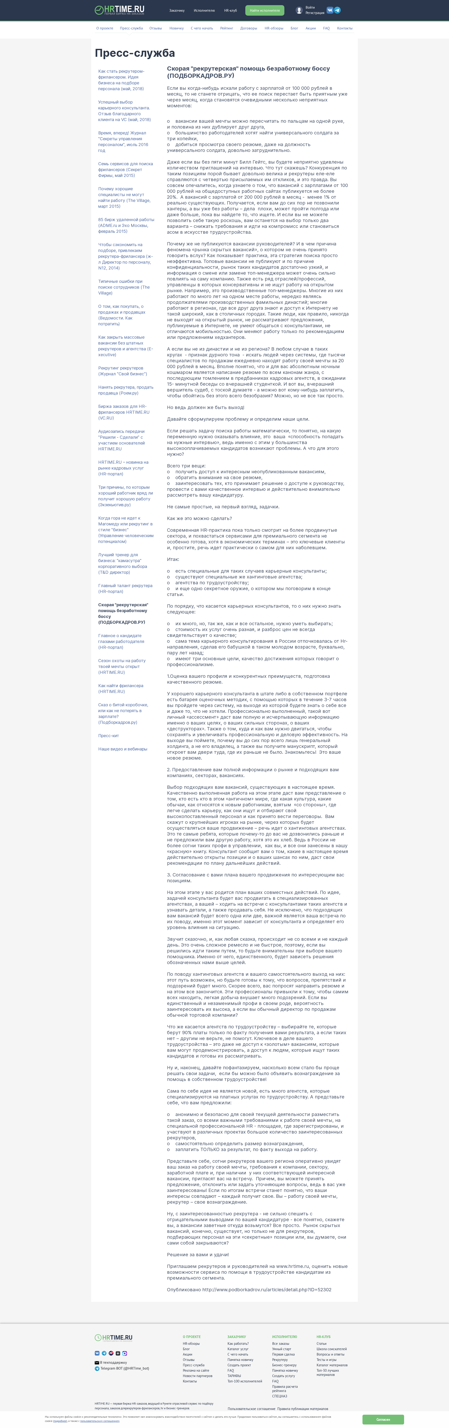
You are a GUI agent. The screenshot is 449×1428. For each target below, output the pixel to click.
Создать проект (239, 1365)
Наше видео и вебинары (122, 748)
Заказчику (177, 10)
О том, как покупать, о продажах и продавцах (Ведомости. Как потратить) (121, 315)
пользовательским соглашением (99, 1421)
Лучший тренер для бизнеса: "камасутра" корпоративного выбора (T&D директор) (122, 563)
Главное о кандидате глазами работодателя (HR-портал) (121, 641)
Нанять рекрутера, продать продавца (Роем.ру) (125, 390)
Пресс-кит (108, 735)
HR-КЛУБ (324, 1337)
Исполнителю (204, 10)
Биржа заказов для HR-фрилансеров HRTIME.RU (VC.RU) (124, 412)
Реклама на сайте (196, 1370)
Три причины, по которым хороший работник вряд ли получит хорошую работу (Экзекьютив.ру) (125, 496)
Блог (294, 28)
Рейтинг (226, 28)
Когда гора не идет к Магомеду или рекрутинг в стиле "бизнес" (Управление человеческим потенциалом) (126, 530)
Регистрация (315, 13)
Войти (310, 7)
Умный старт (281, 1349)
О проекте (104, 28)
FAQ (326, 28)
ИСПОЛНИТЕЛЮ (284, 1337)
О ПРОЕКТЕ (192, 1337)
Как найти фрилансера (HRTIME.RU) (120, 688)
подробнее (60, 1421)
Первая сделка (283, 1354)
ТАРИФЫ (234, 1376)
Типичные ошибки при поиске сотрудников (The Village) (124, 287)
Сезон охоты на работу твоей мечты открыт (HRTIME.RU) (122, 666)
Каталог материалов (332, 1365)
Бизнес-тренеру (284, 1365)
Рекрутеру (280, 1360)
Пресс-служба (193, 1365)
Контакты (345, 28)
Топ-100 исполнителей (245, 1381)
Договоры (248, 28)
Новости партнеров (197, 1376)
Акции (311, 28)
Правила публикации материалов (302, 1409)
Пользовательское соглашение (251, 1409)
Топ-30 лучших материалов (328, 1372)
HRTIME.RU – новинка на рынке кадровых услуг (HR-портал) (123, 468)
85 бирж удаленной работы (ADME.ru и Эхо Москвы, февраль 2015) (126, 225)
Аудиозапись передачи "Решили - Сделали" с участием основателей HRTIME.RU (121, 440)
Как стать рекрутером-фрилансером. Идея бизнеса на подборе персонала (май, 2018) (121, 80)
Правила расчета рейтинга (285, 1389)
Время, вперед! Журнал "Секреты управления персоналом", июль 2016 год (123, 141)
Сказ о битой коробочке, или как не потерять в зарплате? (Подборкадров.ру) (123, 713)
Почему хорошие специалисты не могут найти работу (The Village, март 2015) (124, 197)
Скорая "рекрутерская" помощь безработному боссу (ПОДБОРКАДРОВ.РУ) (123, 613)
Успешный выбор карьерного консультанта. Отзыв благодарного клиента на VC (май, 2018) (124, 111)
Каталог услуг (238, 1349)
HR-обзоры (274, 28)
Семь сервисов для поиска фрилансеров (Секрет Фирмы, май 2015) (125, 169)
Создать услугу (283, 1376)
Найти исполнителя (265, 10)
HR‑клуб (230, 10)
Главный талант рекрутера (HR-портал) (125, 588)
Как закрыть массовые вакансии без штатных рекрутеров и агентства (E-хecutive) (125, 346)
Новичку (177, 28)
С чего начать (202, 28)
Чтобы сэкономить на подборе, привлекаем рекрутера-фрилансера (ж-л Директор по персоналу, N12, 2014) (125, 256)
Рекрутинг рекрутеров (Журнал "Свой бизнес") (122, 371)
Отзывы (155, 28)
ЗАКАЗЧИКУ (237, 1337)
